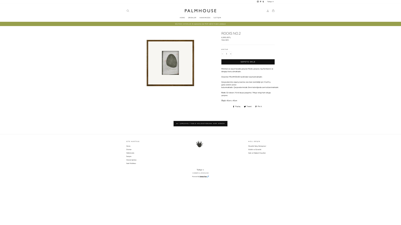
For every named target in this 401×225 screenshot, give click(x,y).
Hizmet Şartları (131, 160)
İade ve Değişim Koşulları (257, 153)
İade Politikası (131, 163)
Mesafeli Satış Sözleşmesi (257, 146)
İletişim (217, 18)
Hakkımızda (205, 18)
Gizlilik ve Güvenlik (254, 150)
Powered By (196, 176)
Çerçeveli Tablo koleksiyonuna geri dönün (202, 123)
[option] (200, 24)
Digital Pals (203, 176)
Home (182, 18)
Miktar (224, 49)
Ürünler (192, 18)
